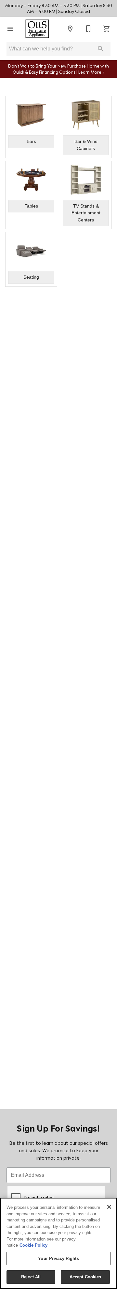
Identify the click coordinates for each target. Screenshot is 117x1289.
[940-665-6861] (88, 29)
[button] (10, 29)
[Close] (109, 1207)
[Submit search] (101, 49)
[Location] (70, 29)
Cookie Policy (33, 1245)
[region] (58, 1243)
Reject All (31, 1276)
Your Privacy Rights (58, 1258)
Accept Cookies (85, 1276)
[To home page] (37, 28)
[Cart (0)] (106, 29)
